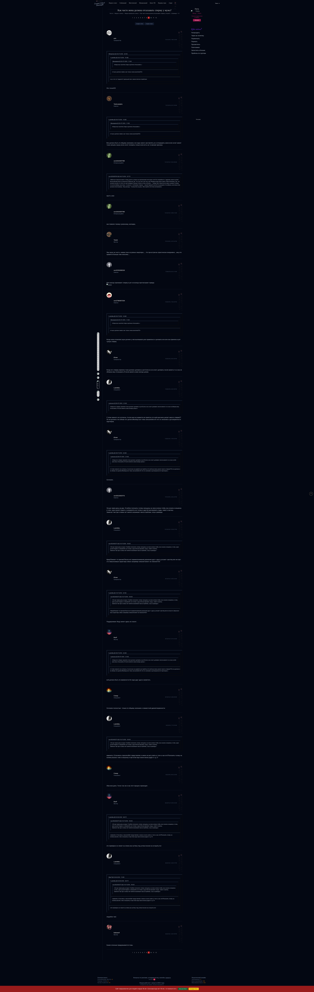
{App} (170, 3)
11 (153, 17)
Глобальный (123, 3)
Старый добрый (99, 4)
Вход (194, 13)
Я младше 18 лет (194, 988)
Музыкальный (143, 3)
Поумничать (195, 38)
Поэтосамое (195, 47)
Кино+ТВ (152, 3)
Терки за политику (197, 35)
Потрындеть (195, 32)
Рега (199, 13)
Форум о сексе (113, 3)
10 (151, 17)
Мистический (133, 3)
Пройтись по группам (198, 53)
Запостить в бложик (198, 50)
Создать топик (139, 23)
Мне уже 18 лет (183, 988)
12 (156, 17)
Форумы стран (162, 3)
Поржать (194, 41)
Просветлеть (195, 44)
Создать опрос (149, 23)
